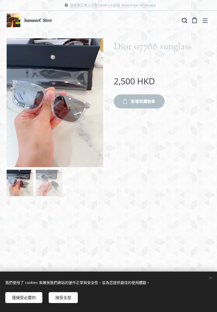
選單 (205, 20)
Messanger (130, 5)
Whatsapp (147, 5)
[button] (184, 20)
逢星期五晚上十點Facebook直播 (95, 5)
